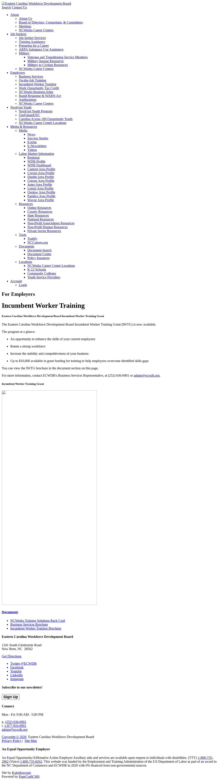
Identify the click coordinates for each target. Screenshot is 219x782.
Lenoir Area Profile (40, 188)
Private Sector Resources (44, 231)
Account (16, 281)
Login (23, 285)
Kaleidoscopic (21, 772)
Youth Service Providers (43, 277)
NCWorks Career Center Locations (42, 123)
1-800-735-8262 (31, 761)
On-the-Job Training (32, 80)
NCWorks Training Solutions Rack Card (37, 620)
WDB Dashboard (39, 165)
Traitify (32, 238)
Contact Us (19, 7)
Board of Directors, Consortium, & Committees (51, 22)
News (31, 134)
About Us (25, 18)
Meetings (25, 26)
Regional (33, 157)
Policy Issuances (38, 258)
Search (6, 7)
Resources (26, 204)
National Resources (40, 219)
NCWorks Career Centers (36, 30)
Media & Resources (23, 126)
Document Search (39, 250)
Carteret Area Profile (41, 169)
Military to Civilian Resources (47, 65)
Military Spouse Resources (45, 61)
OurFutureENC (29, 115)
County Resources (39, 211)
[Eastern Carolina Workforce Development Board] (36, 3)
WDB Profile (36, 161)
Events (32, 142)
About (14, 15)
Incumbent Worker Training (37, 84)
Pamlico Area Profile (41, 196)
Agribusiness (27, 99)
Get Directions (11, 656)
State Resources (38, 215)
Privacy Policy (11, 741)
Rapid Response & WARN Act (40, 96)
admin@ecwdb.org (147, 375)
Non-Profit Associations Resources (50, 223)
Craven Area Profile (40, 173)
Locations (25, 262)
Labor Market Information (36, 153)
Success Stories (37, 138)
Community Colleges (41, 273)
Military (24, 53)
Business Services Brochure (29, 624)
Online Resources (39, 208)
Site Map (31, 741)
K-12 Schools (36, 269)
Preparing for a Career (34, 45)
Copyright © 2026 (14, 737)
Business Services (31, 76)
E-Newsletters (36, 146)
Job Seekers (18, 34)
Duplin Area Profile (40, 177)
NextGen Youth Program (35, 111)
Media (23, 130)
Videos (32, 150)
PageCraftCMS (29, 776)
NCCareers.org (37, 242)
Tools (22, 235)
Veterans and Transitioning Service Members (57, 57)
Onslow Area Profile (41, 192)
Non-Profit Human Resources (47, 227)
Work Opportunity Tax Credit (39, 88)
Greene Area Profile (40, 181)
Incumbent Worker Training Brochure (35, 628)
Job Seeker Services (32, 38)
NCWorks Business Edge (36, 92)
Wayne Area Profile (40, 200)
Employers (17, 72)
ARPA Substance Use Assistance (41, 49)
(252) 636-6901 (15, 722)
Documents (26, 246)
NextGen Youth (20, 107)
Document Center (39, 254)
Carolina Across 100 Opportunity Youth (46, 119)
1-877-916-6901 (15, 726)
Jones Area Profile (39, 184)
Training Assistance (32, 42)
